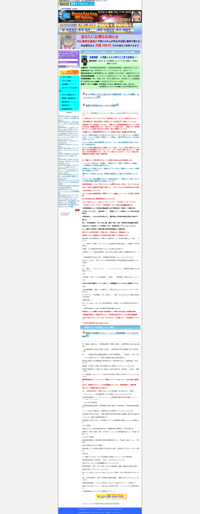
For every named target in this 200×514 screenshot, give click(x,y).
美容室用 (96, 503)
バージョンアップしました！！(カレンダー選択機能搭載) (69, 191)
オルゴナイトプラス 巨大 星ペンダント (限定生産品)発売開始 (69, 182)
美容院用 (101, 503)
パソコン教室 (66, 81)
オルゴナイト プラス (72, 195)
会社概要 (65, 84)
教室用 (111, 503)
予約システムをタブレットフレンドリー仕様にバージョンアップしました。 (69, 137)
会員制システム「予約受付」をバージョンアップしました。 (69, 150)
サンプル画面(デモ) (68, 95)
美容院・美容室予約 (68, 98)
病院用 (107, 503)
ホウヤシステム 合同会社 (95, 509)
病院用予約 (65, 102)
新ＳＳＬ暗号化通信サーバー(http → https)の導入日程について (69, 123)
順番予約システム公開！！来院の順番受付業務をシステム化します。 (69, 176)
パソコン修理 (66, 77)
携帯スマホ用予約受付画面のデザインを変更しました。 (69, 155)
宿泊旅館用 (116, 503)
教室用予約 (65, 105)
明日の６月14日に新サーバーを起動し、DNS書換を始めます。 (69, 118)
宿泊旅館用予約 (67, 109)
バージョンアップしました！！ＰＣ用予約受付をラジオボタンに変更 (69, 170)
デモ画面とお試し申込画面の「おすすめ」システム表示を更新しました (69, 161)
